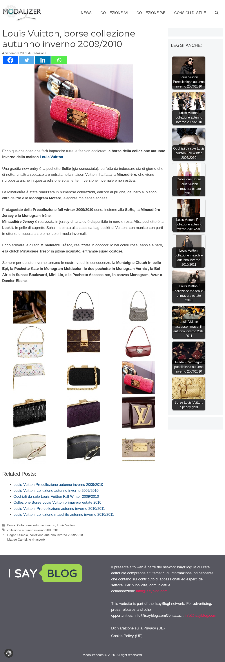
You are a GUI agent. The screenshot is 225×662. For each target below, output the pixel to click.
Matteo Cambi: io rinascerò (26, 539)
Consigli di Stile (190, 13)
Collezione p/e (150, 13)
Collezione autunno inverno (36, 525)
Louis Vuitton (51, 157)
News (86, 13)
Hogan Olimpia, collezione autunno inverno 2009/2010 (45, 535)
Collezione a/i (114, 13)
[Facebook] (10, 60)
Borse (11, 525)
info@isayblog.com (151, 591)
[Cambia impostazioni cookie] (8, 653)
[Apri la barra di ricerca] (216, 12)
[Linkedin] (43, 60)
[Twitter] (26, 60)
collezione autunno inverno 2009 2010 (33, 530)
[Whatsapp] (59, 60)
